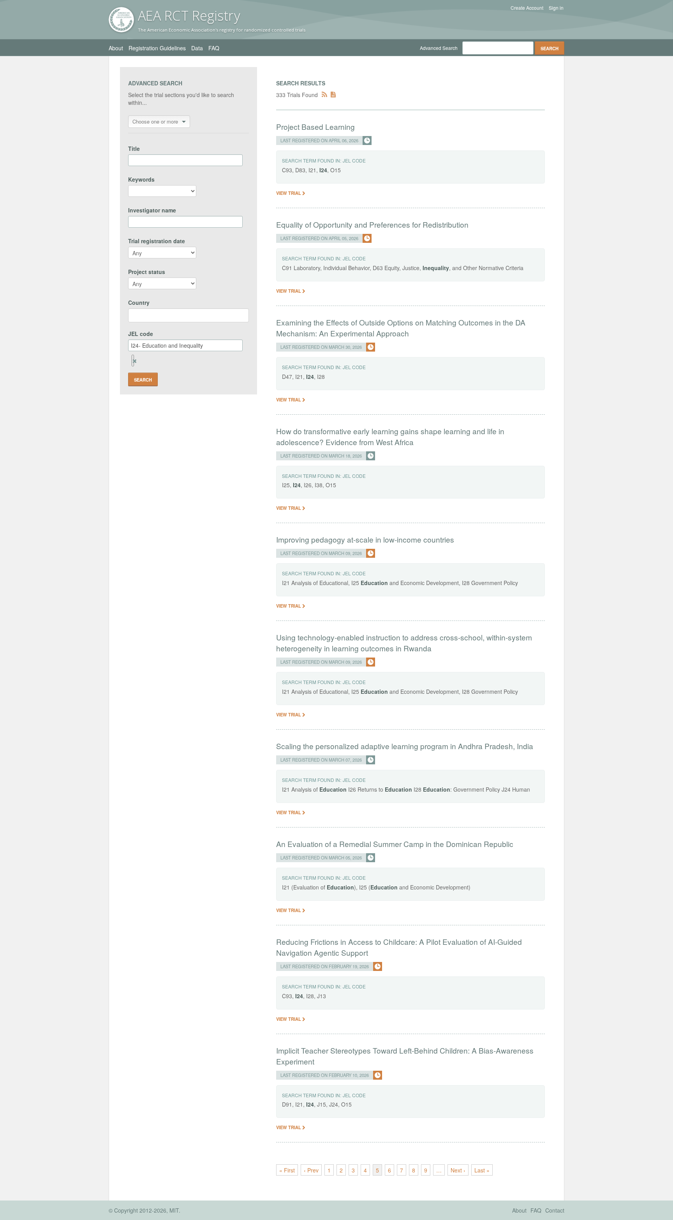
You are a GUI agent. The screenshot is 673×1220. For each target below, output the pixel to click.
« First (287, 1170)
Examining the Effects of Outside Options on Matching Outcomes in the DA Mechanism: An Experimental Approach (400, 327)
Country (139, 302)
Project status (146, 272)
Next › (458, 1170)
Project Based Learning (315, 126)
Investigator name (152, 210)
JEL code (140, 334)
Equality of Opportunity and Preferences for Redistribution (372, 224)
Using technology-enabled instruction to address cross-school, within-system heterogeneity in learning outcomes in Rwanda (404, 642)
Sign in (556, 8)
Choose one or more (155, 121)
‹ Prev (311, 1170)
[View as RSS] (324, 94)
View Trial (289, 193)
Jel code (354, 160)
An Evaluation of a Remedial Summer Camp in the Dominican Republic (394, 843)
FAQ (213, 48)
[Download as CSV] (333, 94)
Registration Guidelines (157, 48)
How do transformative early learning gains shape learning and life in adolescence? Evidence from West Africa (390, 436)
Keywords (141, 179)
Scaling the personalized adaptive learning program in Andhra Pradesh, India (404, 746)
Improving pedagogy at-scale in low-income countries (365, 539)
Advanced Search (439, 47)
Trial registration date (156, 241)
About (116, 48)
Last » (482, 1170)
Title (134, 148)
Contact (554, 1210)
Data (197, 48)
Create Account (527, 8)
